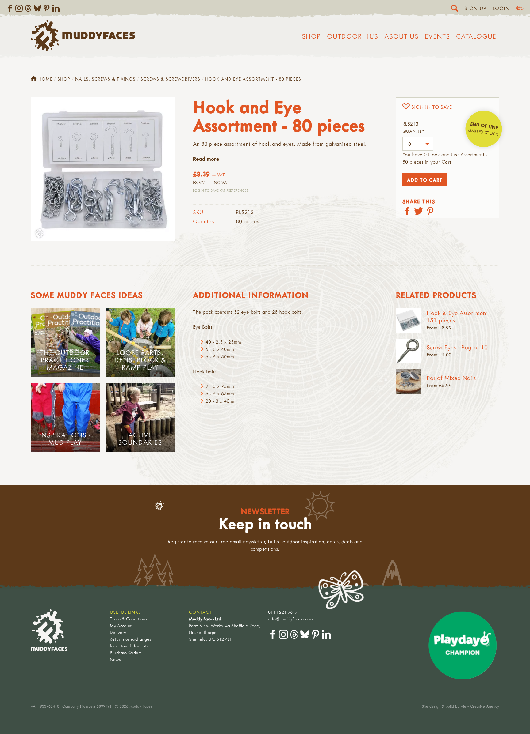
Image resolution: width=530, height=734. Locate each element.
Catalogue (476, 36)
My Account (121, 625)
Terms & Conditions (128, 619)
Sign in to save (431, 107)
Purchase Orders (125, 652)
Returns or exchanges (130, 639)
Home (45, 79)
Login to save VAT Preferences (220, 190)
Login (501, 8)
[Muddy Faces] (83, 49)
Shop (311, 36)
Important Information (131, 646)
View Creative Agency (480, 706)
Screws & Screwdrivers (170, 79)
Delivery (118, 632)
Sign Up (475, 8)
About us (401, 36)
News (115, 659)
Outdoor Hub (352, 36)
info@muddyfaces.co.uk (291, 619)
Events (437, 36)
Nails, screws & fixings (105, 79)
